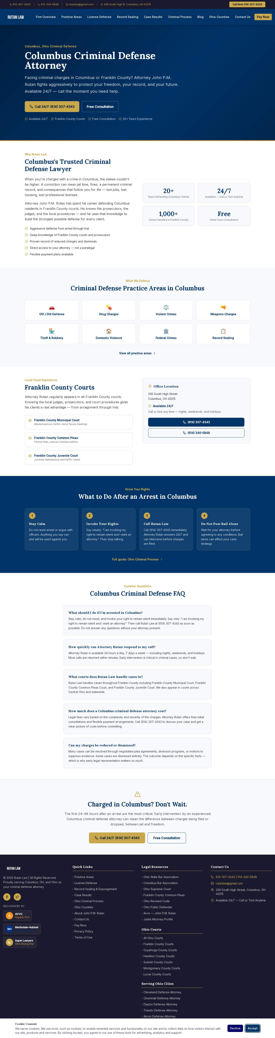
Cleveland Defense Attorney (161, 992)
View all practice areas (135, 353)
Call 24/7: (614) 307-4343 (54, 107)
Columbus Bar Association (160, 883)
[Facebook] (6, 897)
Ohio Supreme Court (156, 889)
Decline (235, 1028)
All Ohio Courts (152, 938)
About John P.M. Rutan (88, 913)
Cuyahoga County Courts (159, 950)
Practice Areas (71, 17)
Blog (200, 17)
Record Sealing (127, 17)
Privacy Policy (82, 931)
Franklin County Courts (158, 944)
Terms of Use (82, 937)
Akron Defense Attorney (159, 1016)
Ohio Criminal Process (87, 901)
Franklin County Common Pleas (163, 895)
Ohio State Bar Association (160, 877)
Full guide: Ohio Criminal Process (135, 559)
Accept (252, 1028)
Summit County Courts (157, 962)
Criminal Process (180, 17)
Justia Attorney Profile (157, 919)
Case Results (153, 17)
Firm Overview (46, 17)
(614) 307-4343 (199, 422)
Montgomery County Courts (161, 968)
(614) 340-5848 (199, 432)
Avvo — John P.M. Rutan (159, 913)
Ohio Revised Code (156, 901)
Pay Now (263, 17)
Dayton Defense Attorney (159, 1004)
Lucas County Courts (156, 974)
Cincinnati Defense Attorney (161, 998)
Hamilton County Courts (158, 956)
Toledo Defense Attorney (160, 1010)
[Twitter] (17, 897)
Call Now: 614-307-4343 (247, 4)
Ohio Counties (219, 17)
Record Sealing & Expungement (94, 889)
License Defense (99, 17)
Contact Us (242, 17)
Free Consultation (100, 107)
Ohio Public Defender (157, 907)
